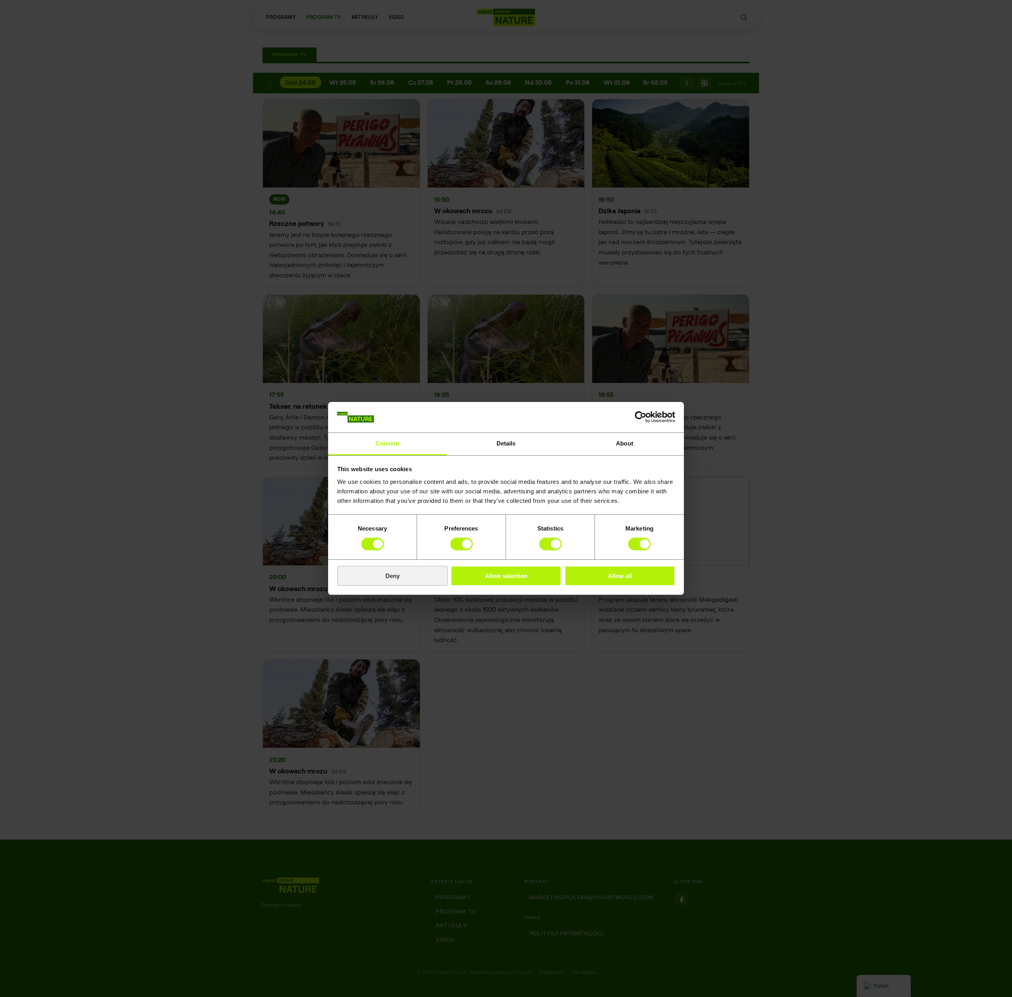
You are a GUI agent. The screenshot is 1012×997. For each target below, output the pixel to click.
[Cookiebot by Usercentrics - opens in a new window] (640, 417)
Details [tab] (506, 443)
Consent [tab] (387, 443)
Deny (392, 575)
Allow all (620, 575)
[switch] (461, 544)
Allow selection (506, 575)
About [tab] (624, 443)
